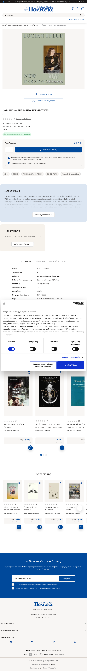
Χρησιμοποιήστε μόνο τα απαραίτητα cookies (43, 365)
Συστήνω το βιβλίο (45, 94)
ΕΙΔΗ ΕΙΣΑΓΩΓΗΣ (52, 174)
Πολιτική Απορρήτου (50, 668)
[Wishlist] (73, 8)
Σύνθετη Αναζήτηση (76, 19)
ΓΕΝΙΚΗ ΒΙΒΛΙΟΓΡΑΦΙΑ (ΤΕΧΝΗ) (28, 25)
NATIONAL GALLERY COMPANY (20, 126)
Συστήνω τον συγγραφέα (46, 101)
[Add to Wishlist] (79, 34)
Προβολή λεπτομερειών (70, 357)
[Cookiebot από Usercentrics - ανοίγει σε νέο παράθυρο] (74, 303)
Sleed (53, 664)
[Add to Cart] (30, 447)
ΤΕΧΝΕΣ (15, 25)
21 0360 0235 (80, 2)
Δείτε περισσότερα (43, 214)
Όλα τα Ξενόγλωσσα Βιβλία (70, 174)
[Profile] (77, 8)
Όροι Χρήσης (34, 668)
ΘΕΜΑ (10, 25)
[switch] (33, 349)
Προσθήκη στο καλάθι (48, 149)
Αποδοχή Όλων (71, 365)
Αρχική (4, 25)
